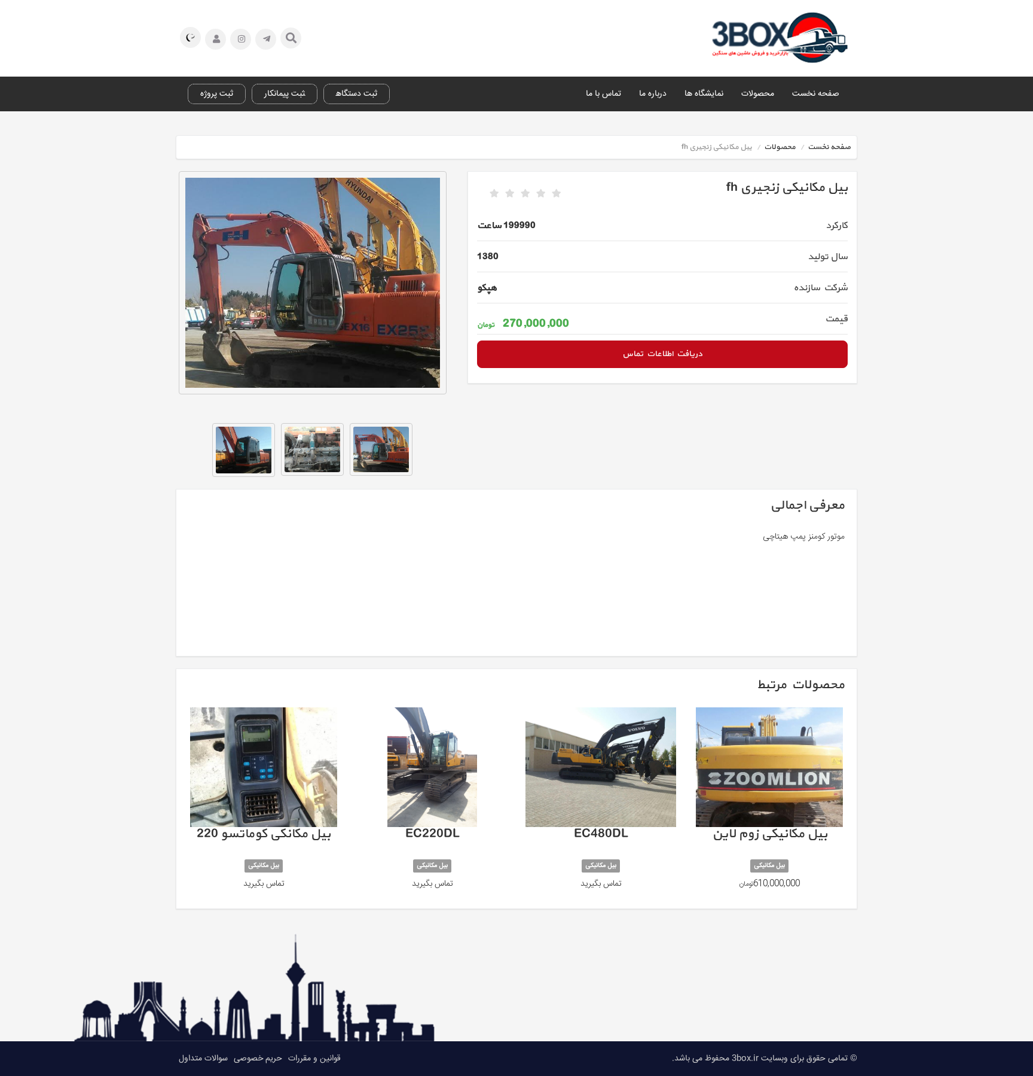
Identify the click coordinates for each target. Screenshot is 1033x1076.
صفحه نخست (815, 94)
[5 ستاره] (556, 194)
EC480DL (600, 803)
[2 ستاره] (510, 194)
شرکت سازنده (820, 288)
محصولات (757, 94)
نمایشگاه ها (703, 94)
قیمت (836, 319)
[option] (313, 282)
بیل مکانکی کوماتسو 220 (263, 803)
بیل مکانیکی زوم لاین (769, 803)
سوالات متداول (203, 1058)
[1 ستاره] (494, 194)
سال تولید (828, 257)
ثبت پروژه (216, 94)
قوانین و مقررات (314, 1058)
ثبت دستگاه (356, 94)
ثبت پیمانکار (284, 94)
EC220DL (432, 803)
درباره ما (653, 94)
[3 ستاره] (525, 194)
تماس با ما (603, 94)
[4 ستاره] (541, 194)
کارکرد (837, 225)
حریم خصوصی (258, 1058)
